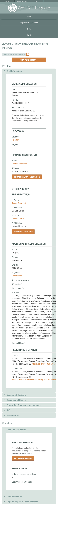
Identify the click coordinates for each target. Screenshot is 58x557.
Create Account (22, 1)
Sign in (7, 1)
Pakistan (15, 139)
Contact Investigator (23, 232)
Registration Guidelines (29, 22)
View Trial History (29, 60)
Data (29, 29)
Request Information (23, 458)
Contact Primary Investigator (27, 177)
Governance (17, 275)
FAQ (29, 35)
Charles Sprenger (19, 163)
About (29, 16)
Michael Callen (18, 218)
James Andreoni (19, 203)
